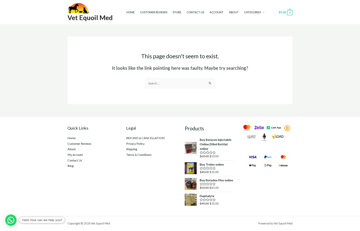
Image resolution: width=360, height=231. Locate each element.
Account (217, 12)
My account (75, 154)
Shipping (131, 149)
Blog (71, 165)
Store (177, 12)
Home (130, 12)
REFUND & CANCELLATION (145, 138)
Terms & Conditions (139, 154)
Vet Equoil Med (90, 17)
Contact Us (195, 12)
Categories (252, 12)
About (234, 12)
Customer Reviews (153, 12)
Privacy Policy (135, 143)
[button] (10, 220)
